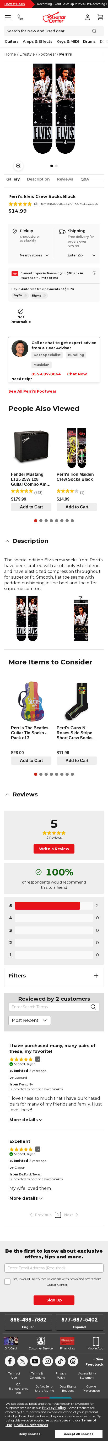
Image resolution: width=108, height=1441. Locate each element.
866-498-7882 (28, 1320)
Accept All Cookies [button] (78, 1434)
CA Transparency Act (18, 1388)
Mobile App (95, 1348)
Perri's (65, 54)
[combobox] (29, 1020)
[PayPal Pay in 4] (20, 295)
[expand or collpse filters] (96, 975)
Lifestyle (27, 54)
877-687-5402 (79, 1320)
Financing (67, 1348)
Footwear (47, 54)
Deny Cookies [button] (29, 1434)
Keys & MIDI (68, 41)
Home (10, 54)
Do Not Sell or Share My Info (44, 1388)
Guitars (12, 41)
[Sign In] (87, 17)
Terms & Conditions (37, 1375)
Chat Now (77, 374)
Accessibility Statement (87, 1375)
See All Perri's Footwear (32, 391)
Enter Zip (75, 255)
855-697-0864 (46, 374)
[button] (54, 541)
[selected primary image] (54, 108)
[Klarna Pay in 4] (39, 295)
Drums (89, 41)
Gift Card (11, 1348)
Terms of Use (14, 1375)
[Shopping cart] (100, 17)
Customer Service (41, 1348)
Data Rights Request (68, 1388)
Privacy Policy (54, 1408)
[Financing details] (94, 273)
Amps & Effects (37, 41)
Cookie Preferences (31, 1425)
